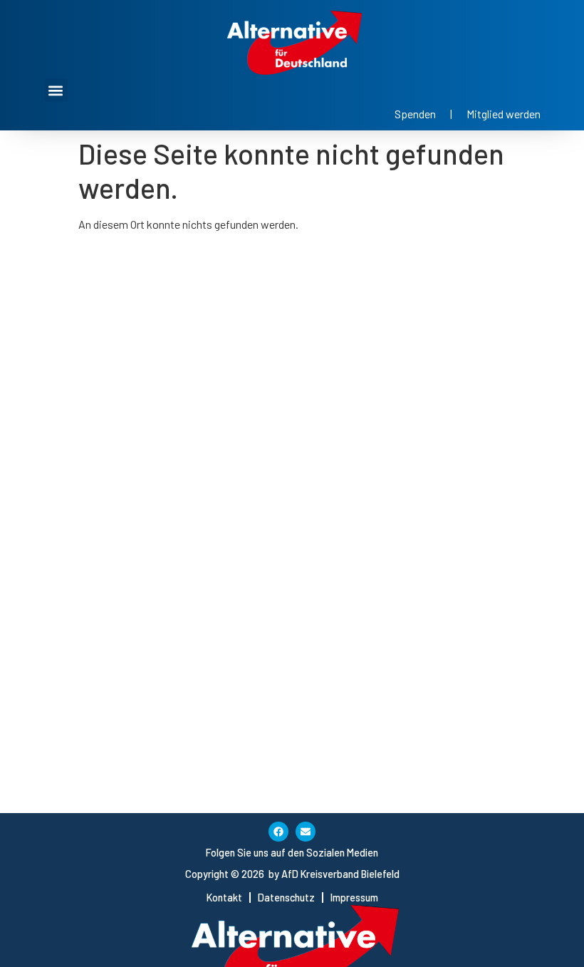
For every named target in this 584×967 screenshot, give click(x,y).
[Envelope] (306, 832)
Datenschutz (286, 897)
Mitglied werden (503, 113)
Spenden (415, 113)
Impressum (354, 897)
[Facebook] (278, 832)
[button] (56, 90)
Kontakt (224, 897)
